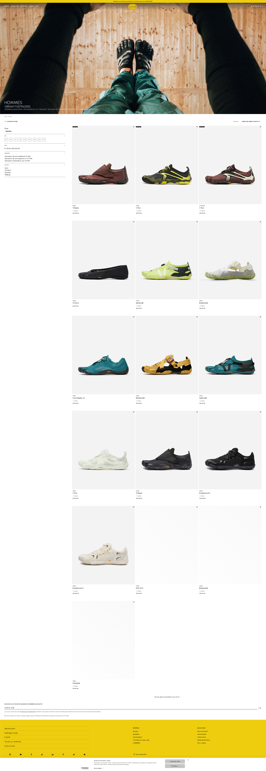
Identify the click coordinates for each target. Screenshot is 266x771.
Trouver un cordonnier (12, 742)
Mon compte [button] (201, 743)
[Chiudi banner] (187, 759)
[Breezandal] (230, 260)
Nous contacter (202, 731)
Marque (6, 6)
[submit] (259, 708)
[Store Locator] (254, 6)
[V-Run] (166, 165)
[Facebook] (31, 754)
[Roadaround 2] (230, 450)
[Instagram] (10, 754)
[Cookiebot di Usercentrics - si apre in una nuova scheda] (85, 768)
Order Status (201, 737)
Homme (10, 116)
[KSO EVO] (166, 545)
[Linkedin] (52, 754)
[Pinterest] (63, 754)
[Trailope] (103, 165)
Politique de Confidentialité (28, 711)
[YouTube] (21, 754)
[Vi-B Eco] (103, 260)
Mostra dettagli (97, 768)
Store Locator (9, 746)
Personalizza (174, 765)
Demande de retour (203, 740)
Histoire (135, 731)
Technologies (15, 6)
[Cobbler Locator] (256, 6)
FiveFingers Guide (11, 733)
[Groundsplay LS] (103, 355)
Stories (31, 6)
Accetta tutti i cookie (175, 761)
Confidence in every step (141, 740)
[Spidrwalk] (166, 260)
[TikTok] (42, 754)
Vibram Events (9, 729)
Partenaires (24, 6)
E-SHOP (7, 737)
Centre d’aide (201, 734)
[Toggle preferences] (261, 6)
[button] (140, 754)
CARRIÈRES (136, 743)
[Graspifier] (103, 640)
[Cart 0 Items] (258, 6)
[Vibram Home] (132, 6)
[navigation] (21, 6)
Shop (36, 6)
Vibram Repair (137, 737)
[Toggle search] (251, 6)
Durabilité (136, 734)
